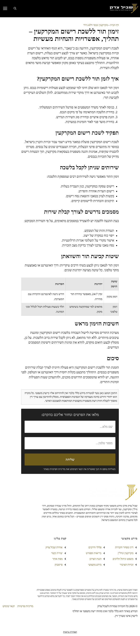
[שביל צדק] (123, 8)
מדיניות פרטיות (25, 606)
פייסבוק (58, 564)
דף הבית (114, 25)
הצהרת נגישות (70, 632)
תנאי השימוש (76, 469)
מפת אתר (57, 558)
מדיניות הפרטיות (57, 469)
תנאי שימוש (9, 606)
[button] (15, 8)
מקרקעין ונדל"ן (125, 553)
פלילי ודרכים (94, 547)
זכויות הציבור (126, 564)
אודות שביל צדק (54, 547)
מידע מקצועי (94, 564)
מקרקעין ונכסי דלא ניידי (95, 25)
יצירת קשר (56, 553)
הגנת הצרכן (95, 558)
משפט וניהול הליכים (123, 558)
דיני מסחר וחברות (124, 547)
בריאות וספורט (93, 553)
